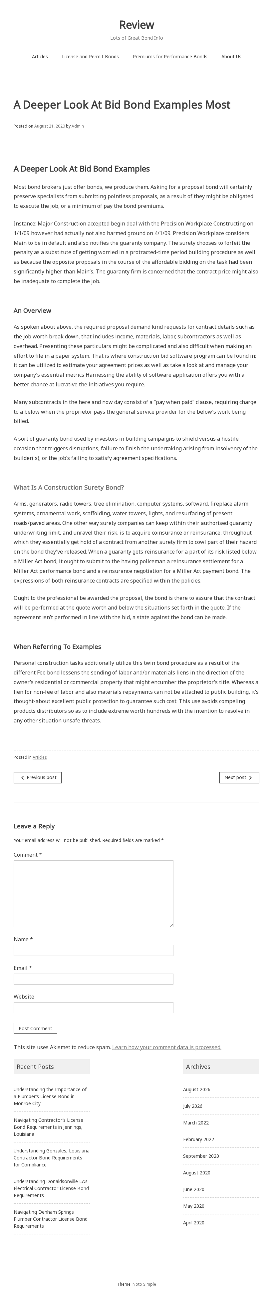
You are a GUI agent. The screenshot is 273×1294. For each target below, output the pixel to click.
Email (23, 968)
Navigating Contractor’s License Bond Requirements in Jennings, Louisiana (48, 1127)
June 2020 (193, 1189)
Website (24, 996)
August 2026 (196, 1089)
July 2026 (192, 1106)
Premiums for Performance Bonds (170, 56)
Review (136, 24)
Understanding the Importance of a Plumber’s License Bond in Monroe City (50, 1096)
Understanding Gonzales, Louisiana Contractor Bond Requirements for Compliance (52, 1157)
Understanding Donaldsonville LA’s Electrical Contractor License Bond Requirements (51, 1188)
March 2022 (196, 1122)
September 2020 (201, 1156)
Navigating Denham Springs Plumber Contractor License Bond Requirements (51, 1219)
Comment (28, 854)
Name (23, 939)
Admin (78, 126)
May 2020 (193, 1206)
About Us (231, 56)
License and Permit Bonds (90, 56)
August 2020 (196, 1172)
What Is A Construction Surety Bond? (69, 487)
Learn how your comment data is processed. (166, 1047)
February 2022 (198, 1139)
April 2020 (193, 1222)
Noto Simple (144, 1284)
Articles (40, 56)
